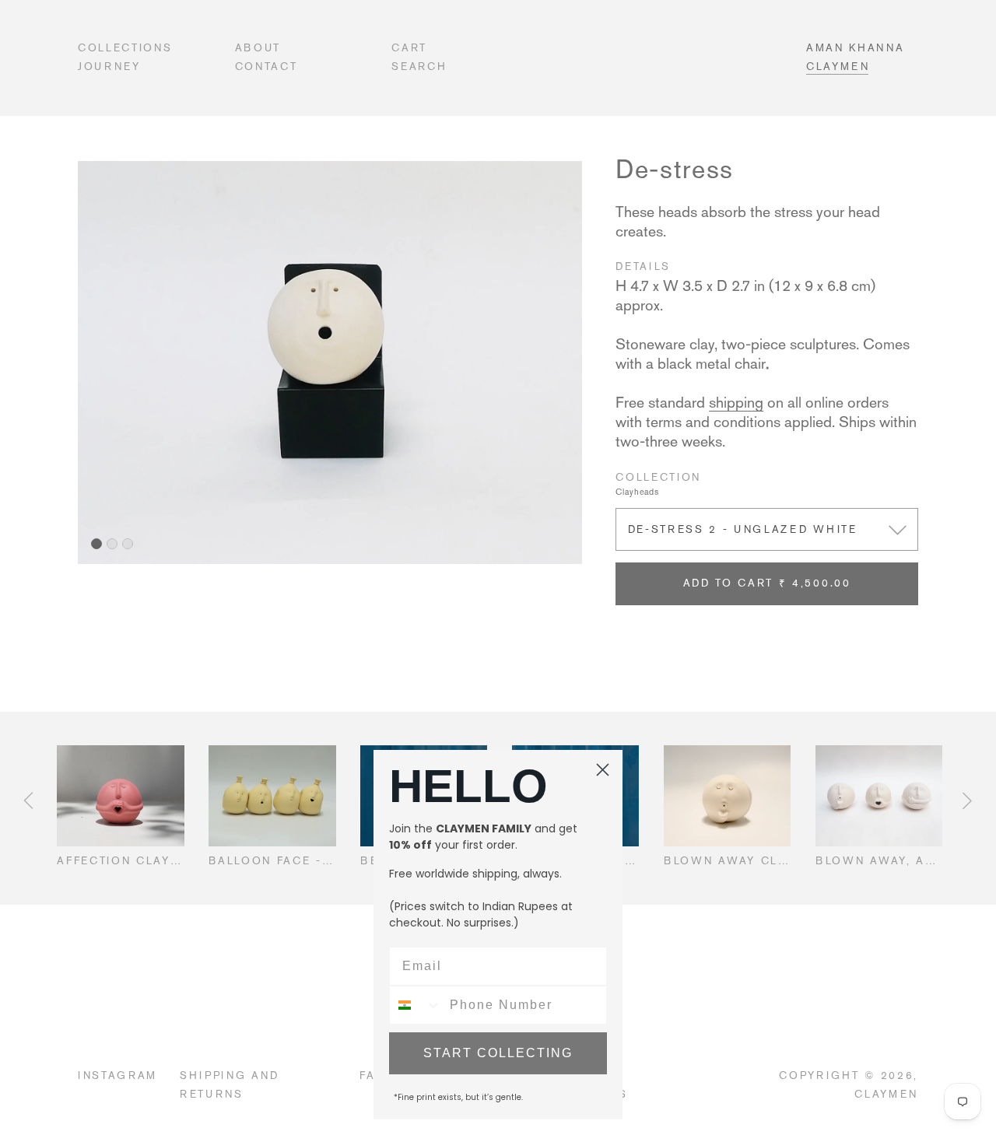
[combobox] (416, 1005)
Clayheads (637, 492)
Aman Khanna (855, 47)
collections (125, 47)
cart (409, 47)
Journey (109, 66)
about (258, 47)
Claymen (838, 66)
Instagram (117, 1075)
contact (266, 66)
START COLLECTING (498, 1053)
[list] (330, 362)
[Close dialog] (602, 769)
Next (967, 800)
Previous (28, 800)
